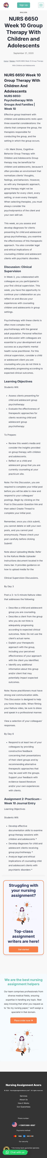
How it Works (23, 1103)
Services (23, 1096)
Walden (23, 12)
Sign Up (23, 5)
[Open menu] (41, 5)
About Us (24, 1099)
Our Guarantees (23, 1107)
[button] (15, 1152)
